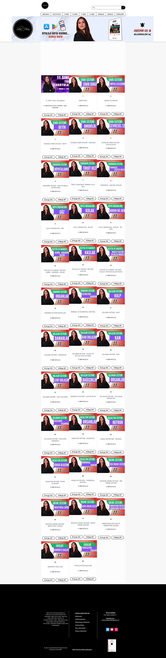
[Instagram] (116, 629)
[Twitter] (107, 629)
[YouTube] (112, 629)
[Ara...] (123, 7)
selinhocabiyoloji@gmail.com (110, 620)
